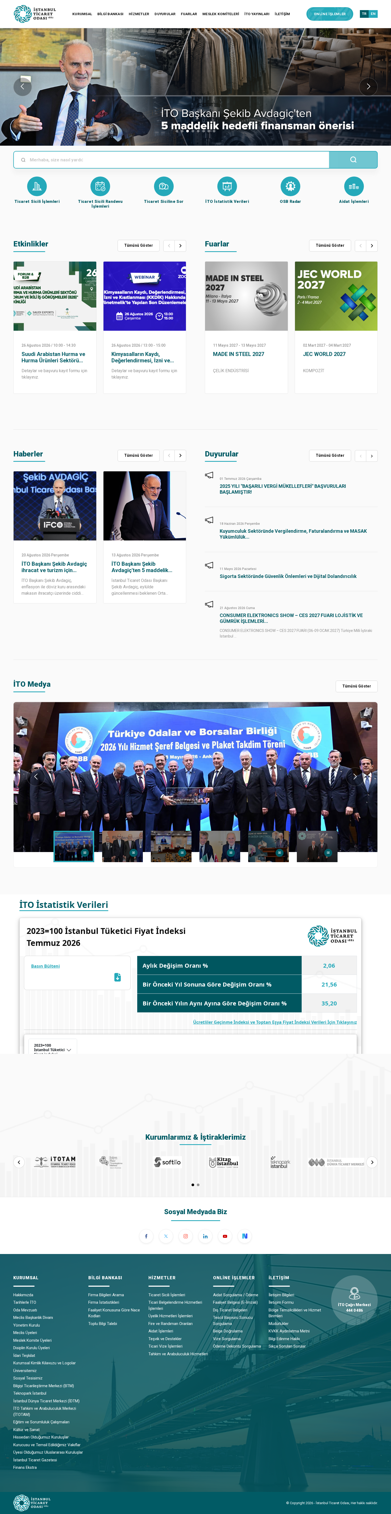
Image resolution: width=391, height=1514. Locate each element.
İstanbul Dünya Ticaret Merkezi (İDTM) (46, 1401)
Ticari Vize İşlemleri (165, 1346)
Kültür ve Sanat (26, 1429)
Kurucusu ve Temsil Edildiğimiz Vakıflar (47, 1444)
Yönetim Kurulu (26, 1325)
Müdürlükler (279, 1323)
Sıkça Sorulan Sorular (287, 1346)
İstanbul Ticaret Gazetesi (35, 1460)
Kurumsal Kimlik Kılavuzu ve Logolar (44, 1363)
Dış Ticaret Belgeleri (230, 1310)
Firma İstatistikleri (103, 1302)
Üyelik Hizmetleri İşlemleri (170, 1316)
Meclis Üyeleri (25, 1332)
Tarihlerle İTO (24, 1302)
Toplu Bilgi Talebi (102, 1323)
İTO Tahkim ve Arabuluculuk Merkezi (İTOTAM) (44, 1411)
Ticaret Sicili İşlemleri (166, 1295)
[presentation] (22, 87)
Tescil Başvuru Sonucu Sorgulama (233, 1320)
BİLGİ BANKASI (110, 14)
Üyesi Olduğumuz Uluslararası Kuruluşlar (48, 1452)
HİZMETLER (139, 14)
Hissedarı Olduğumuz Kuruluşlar (41, 1437)
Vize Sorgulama (227, 1338)
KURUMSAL (82, 14)
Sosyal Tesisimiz (28, 1378)
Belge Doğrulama (228, 1331)
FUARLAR (189, 14)
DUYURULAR (165, 14)
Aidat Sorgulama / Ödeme (235, 1295)
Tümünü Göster (195, 172)
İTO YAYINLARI (256, 14)
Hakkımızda (23, 1295)
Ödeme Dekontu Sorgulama (237, 1346)
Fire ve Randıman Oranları (170, 1323)
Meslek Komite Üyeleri (32, 1340)
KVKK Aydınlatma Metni (289, 1331)
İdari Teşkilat (24, 1355)
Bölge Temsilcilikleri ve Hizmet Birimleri (295, 1313)
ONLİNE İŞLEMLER (330, 14)
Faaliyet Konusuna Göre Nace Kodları (114, 1313)
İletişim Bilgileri (281, 1295)
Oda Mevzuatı (25, 1310)
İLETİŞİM (282, 14)
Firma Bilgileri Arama (106, 1295)
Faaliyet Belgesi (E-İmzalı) (235, 1302)
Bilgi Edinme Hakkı (284, 1338)
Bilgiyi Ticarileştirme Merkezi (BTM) (43, 1385)
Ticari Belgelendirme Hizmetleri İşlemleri (175, 1305)
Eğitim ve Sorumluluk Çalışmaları (41, 1422)
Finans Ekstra (25, 1467)
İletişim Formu (281, 1302)
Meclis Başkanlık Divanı (33, 1317)
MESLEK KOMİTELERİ (220, 14)
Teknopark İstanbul (29, 1393)
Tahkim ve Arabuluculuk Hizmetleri (178, 1354)
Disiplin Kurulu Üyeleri (31, 1347)
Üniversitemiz (25, 1370)
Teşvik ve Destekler (165, 1338)
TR (364, 14)
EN (373, 14)
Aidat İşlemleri (160, 1331)
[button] (177, 131)
